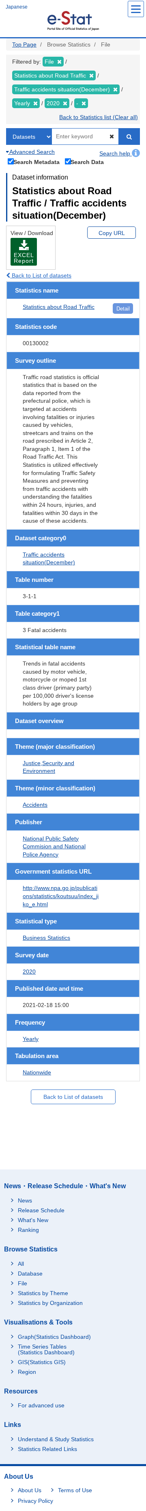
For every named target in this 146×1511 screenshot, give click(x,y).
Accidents (35, 804)
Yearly (31, 1039)
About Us (29, 1490)
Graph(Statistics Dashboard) (54, 1337)
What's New (33, 1220)
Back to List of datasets (40, 275)
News (25, 1200)
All (21, 1264)
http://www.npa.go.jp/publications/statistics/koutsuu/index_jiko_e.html (61, 896)
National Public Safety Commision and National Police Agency (54, 846)
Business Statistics (46, 937)
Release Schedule (41, 1210)
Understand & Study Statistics (56, 1439)
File (22, 1283)
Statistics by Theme (43, 1293)
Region (27, 1372)
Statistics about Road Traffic (58, 307)
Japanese (17, 6)
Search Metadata (36, 162)
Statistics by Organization (50, 1303)
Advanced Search (31, 152)
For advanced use (41, 1405)
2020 (29, 971)
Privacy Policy (35, 1501)
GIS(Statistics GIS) (42, 1362)
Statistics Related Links (47, 1449)
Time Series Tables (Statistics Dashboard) (46, 1349)
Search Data (87, 162)
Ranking (28, 1230)
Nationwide (37, 1072)
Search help (115, 153)
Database (30, 1273)
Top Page (24, 44)
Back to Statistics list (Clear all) (98, 117)
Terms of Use (75, 1490)
